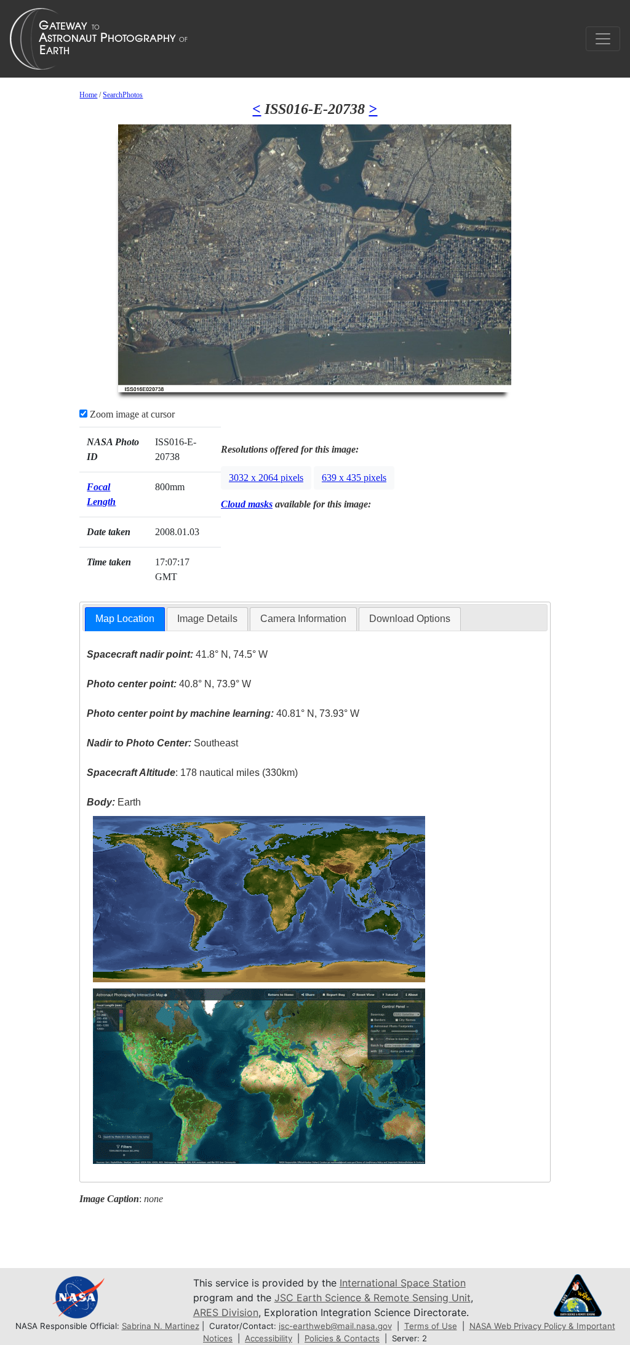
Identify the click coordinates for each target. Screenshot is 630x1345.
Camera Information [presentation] (303, 618)
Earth (114, 802)
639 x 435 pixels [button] (354, 477)
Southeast (162, 743)
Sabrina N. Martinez (160, 1326)
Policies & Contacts (342, 1338)
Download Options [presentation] (409, 618)
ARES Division (225, 1312)
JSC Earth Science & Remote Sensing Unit (372, 1297)
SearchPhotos (123, 95)
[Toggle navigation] (603, 38)
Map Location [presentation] (124, 618)
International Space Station (403, 1283)
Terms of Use (430, 1326)
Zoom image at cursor (131, 414)
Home (88, 95)
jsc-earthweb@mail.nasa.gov (335, 1326)
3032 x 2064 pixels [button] (266, 477)
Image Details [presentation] (207, 618)
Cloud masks (247, 504)
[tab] (125, 619)
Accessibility (268, 1338)
